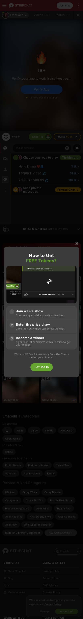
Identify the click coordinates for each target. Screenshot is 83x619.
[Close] (77, 243)
